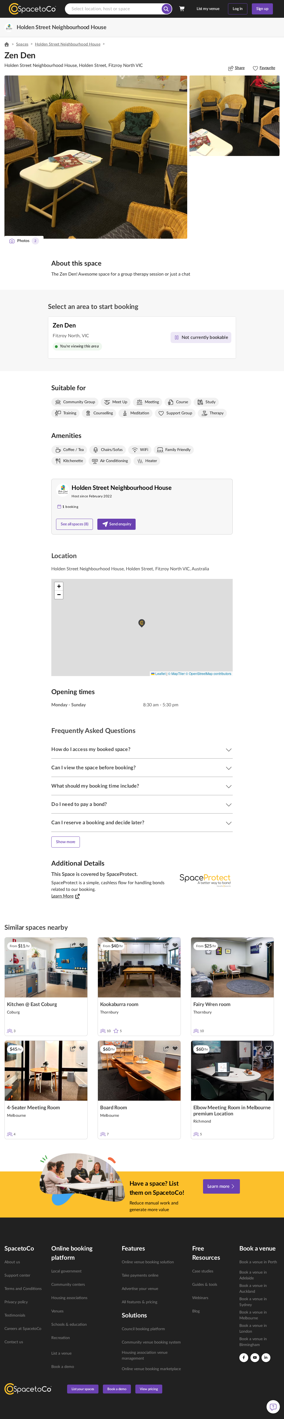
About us (12, 1262)
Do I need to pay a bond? (79, 804)
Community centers (68, 1285)
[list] (24, 1302)
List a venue (61, 1353)
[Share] (73, 945)
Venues (57, 1311)
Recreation (60, 1338)
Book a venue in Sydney (253, 1302)
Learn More (62, 896)
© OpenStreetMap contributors (208, 673)
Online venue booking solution (148, 1262)
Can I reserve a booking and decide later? (97, 822)
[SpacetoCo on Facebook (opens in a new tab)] (243, 1357)
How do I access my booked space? (90, 749)
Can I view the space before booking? (93, 767)
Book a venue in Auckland (253, 1289)
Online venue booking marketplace (151, 1369)
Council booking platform (143, 1329)
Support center (17, 1275)
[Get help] (273, 1406)
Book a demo (62, 1367)
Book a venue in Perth (258, 1262)
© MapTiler (176, 673)
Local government (66, 1271)
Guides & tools (204, 1285)
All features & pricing (139, 1302)
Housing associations (69, 1298)
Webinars (200, 1298)
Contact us (13, 1342)
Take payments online (140, 1275)
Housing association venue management (145, 1355)
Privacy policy (16, 1302)
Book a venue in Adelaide (253, 1275)
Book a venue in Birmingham (253, 1342)
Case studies (202, 1271)
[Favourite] (81, 945)
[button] (95, 157)
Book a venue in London (253, 1329)
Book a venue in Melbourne (253, 1315)
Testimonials (14, 1315)
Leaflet (160, 673)
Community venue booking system (151, 1342)
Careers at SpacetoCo (22, 1329)
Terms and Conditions (23, 1289)
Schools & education (69, 1325)
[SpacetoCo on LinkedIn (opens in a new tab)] (266, 1357)
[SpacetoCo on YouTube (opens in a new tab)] (254, 1357)
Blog (196, 1311)
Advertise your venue (140, 1289)
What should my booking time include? (95, 786)
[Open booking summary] (182, 9)
